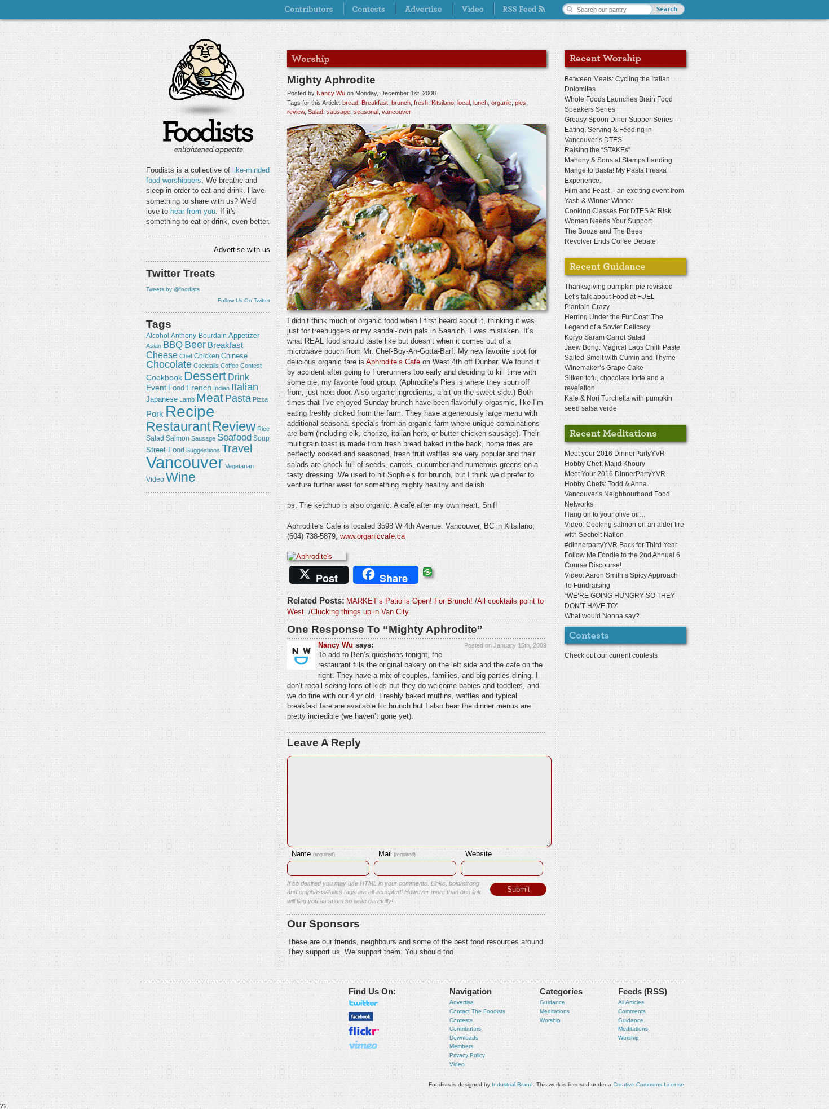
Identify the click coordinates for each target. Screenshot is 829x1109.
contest (251, 365)
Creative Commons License (648, 1084)
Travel (237, 448)
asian (153, 345)
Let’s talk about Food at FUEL (610, 297)
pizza (260, 399)
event (156, 387)
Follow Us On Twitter (244, 300)
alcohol (157, 336)
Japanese (162, 399)
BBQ (173, 345)
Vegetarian (239, 466)
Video (457, 1064)
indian (221, 388)
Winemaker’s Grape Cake (604, 368)
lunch (480, 102)
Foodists (208, 135)
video (155, 479)
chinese (234, 356)
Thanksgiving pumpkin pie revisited (619, 287)
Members (461, 1046)
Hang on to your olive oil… (605, 514)
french (198, 387)
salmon (177, 438)
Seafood (234, 437)
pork (155, 414)
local (463, 102)
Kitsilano (442, 102)
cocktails (206, 365)
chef (185, 356)
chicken (206, 356)
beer (195, 344)
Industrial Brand (512, 1084)
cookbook (164, 377)
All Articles (631, 1002)
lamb (187, 399)
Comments (632, 1011)
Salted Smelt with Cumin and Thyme (620, 358)
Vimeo (364, 1045)
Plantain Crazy (587, 307)
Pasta (238, 398)
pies (520, 102)
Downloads (463, 1038)
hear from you (192, 211)
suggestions (203, 450)
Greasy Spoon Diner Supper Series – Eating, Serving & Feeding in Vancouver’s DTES (621, 130)
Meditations (555, 1011)
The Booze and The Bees (603, 231)
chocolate (169, 364)
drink (238, 377)
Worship (550, 1020)
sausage (203, 438)
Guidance (552, 1002)
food (176, 388)
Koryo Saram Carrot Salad (605, 337)
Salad (155, 438)
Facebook (361, 1016)
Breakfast (225, 345)
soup (261, 438)
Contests (461, 1020)
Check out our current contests (611, 655)
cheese (162, 355)
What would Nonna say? (602, 616)
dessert (205, 376)
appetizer (243, 335)
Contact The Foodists (477, 1011)
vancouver (184, 462)
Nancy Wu (330, 93)
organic (501, 102)
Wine (181, 477)
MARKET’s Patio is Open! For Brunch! (409, 601)
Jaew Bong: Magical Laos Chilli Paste (622, 347)
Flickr (364, 1031)
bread (350, 102)
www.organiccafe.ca (372, 536)
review (233, 426)
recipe (190, 411)
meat (209, 397)
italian (244, 387)
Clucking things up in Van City (360, 612)
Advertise (461, 1002)
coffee (230, 365)
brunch (401, 102)
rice (263, 428)
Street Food (165, 450)
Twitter (364, 1003)
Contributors (465, 1029)
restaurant (178, 426)
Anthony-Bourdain (199, 335)
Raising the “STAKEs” (597, 150)
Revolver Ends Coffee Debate (610, 241)
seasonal (366, 111)
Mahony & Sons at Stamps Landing (618, 160)
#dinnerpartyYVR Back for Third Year (621, 545)
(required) (313, 854)
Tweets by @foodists (173, 289)
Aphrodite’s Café (393, 362)
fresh (421, 102)
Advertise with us (242, 249)
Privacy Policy (467, 1055)
